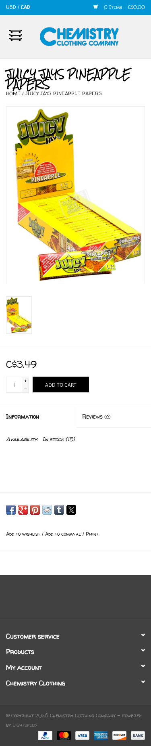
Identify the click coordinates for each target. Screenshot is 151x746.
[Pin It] (35, 510)
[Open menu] (15, 35)
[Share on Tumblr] (59, 510)
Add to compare (64, 533)
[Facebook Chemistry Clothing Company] (68, 599)
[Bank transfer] (136, 734)
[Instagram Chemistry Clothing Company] (83, 599)
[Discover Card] (119, 734)
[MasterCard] (63, 734)
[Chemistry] (91, 36)
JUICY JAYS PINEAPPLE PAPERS (63, 93)
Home (13, 93)
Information (22, 416)
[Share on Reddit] (47, 510)
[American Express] (100, 734)
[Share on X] (71, 510)
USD (12, 7)
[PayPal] (44, 734)
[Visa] (81, 734)
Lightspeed (24, 724)
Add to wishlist (24, 533)
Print (92, 533)
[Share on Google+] (23, 510)
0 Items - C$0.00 (123, 7)
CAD (25, 7)
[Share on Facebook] (11, 510)
